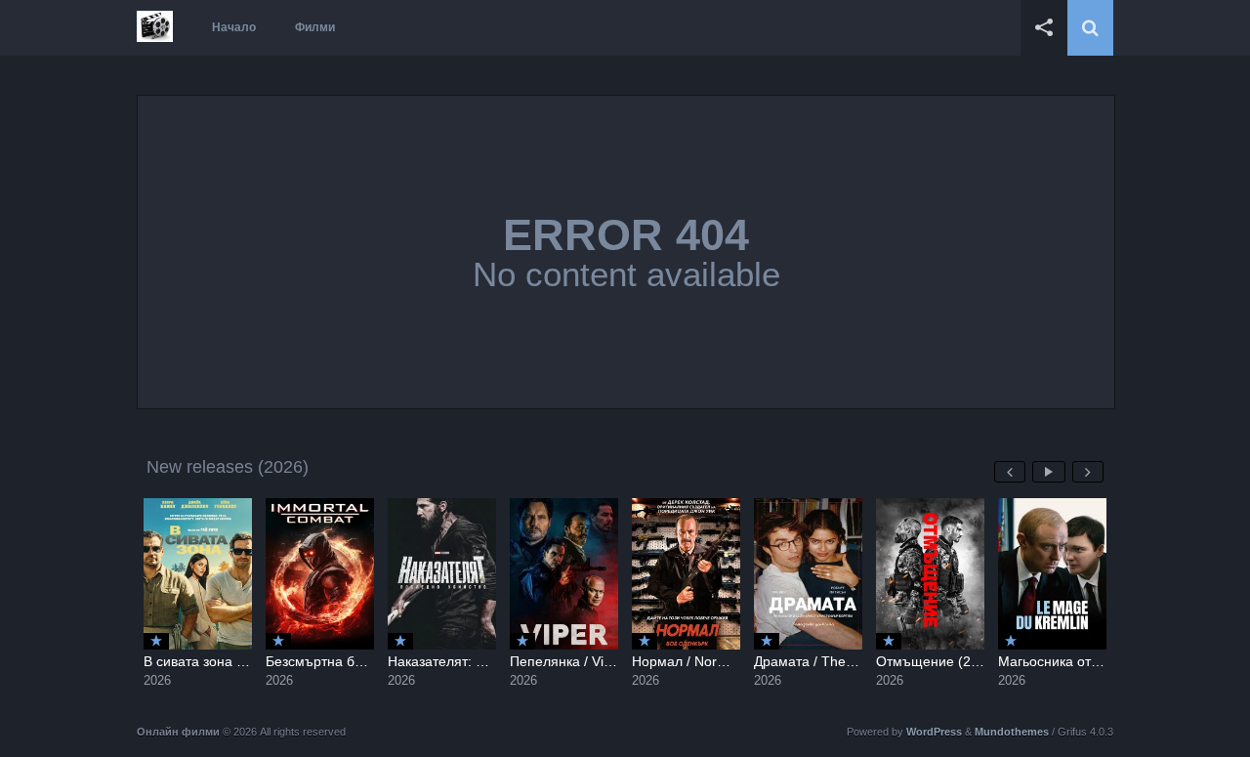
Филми (315, 27)
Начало (234, 27)
